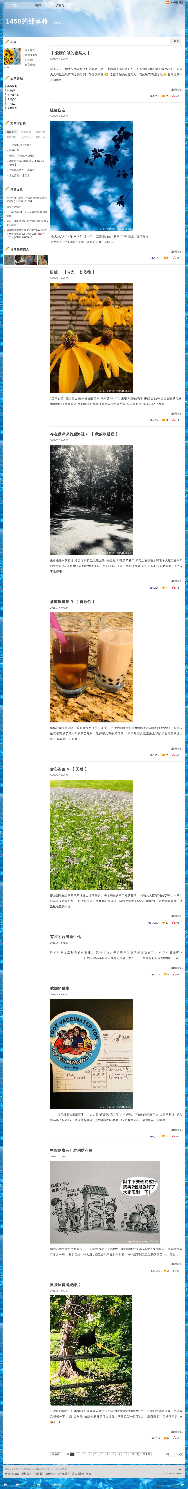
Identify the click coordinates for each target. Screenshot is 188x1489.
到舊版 (57, 22)
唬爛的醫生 (59, 988)
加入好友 (30, 50)
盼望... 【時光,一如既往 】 (73, 272)
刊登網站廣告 (12, 1473)
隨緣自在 (58, 110)
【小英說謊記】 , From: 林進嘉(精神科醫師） (26, 214)
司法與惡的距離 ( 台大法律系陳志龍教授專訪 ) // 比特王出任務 (26, 199)
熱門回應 (26, 137)
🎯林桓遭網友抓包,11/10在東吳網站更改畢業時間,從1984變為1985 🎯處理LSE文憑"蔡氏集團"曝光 (26, 234)
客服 (88, 1473)
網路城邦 (175, 1486)
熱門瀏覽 (11, 137)
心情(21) (11, 103)
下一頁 (135, 1454)
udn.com (179, 1473)
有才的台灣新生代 (65, 937)
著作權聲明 (63, 1473)
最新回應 (26, 131)
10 (125, 1454)
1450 (6, 66)
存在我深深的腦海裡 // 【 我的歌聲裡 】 (85, 434)
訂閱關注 (30, 59)
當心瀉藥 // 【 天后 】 (69, 769)
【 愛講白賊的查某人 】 (70, 53)
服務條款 (50, 1473)
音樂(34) (11, 99)
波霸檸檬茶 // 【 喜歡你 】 (73, 602)
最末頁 (146, 1454)
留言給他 (30, 64)
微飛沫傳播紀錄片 (65, 1285)
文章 (16, 5)
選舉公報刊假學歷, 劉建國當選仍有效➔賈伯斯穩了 (27, 223)
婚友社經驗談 (13, 206)
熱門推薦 (40, 137)
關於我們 (26, 1473)
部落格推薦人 (19, 249)
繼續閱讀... (177, 89)
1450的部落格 (27, 21)
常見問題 (38, 1473)
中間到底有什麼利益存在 (71, 1150)
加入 (166, 1486)
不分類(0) (12, 86)
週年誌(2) (12, 108)
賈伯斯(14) (13, 95)
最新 (176, 41)
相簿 (38, 5)
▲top (180, 1469)
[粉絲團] (5, 1484)
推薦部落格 (31, 55)
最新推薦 (40, 131)
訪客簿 (60, 5)
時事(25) (11, 90)
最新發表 (11, 131)
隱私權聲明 (78, 1473)
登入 (159, 1486)
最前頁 (55, 1454)
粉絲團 (11, 1486)
